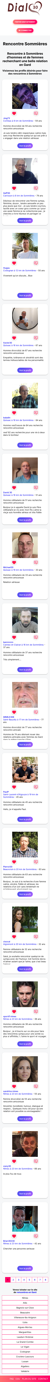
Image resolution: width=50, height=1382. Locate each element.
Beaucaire (25, 1312)
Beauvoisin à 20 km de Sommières (20, 869)
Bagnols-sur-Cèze (25, 1307)
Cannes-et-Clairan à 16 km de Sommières (23, 644)
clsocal (6, 941)
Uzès (25, 1322)
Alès (25, 1302)
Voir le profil (25, 145)
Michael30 (8, 567)
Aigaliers (25, 1366)
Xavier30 (7, 342)
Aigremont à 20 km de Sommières (19, 944)
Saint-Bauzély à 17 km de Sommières (21, 719)
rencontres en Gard (26, 1292)
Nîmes (25, 1298)
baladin (6, 417)
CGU (18, 1378)
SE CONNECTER (25, 30)
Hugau (6, 268)
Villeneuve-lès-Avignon (25, 1317)
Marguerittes (25, 1332)
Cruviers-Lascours (25, 1356)
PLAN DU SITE (29, 1378)
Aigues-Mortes (25, 1327)
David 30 (7, 492)
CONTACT (43, 1378)
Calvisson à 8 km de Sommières (18, 195)
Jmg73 (6, 118)
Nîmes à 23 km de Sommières (17, 1019)
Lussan (25, 1361)
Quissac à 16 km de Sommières (18, 345)
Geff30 (6, 193)
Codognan (25, 1351)
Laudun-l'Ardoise (25, 1337)
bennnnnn (8, 642)
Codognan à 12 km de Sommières (19, 270)
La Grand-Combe (25, 1342)
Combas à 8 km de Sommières (18, 120)
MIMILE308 (8, 717)
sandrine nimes (10, 1091)
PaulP (6, 792)
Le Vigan (25, 1346)
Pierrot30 (7, 866)
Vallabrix (25, 1371)
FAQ (12, 1378)
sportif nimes (9, 1016)
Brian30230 (9, 1241)
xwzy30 (7, 1166)
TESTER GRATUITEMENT (25, 22)
